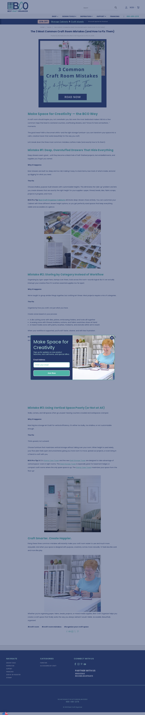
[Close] (112, 338)
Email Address (39, 360)
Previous (138, 708)
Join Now (52, 373)
